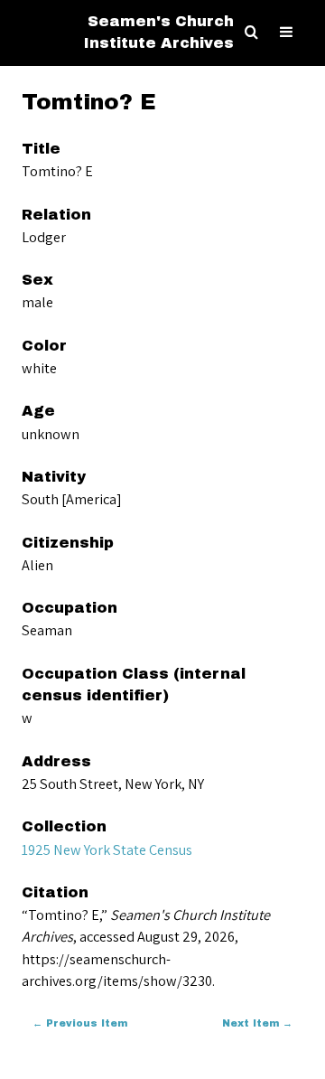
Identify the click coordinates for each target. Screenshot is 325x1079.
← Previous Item (79, 1023)
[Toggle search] (251, 32)
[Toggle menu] (286, 32)
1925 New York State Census (107, 849)
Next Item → (257, 1023)
